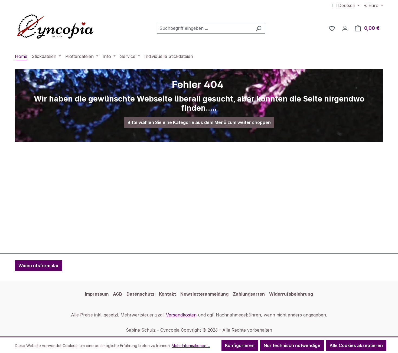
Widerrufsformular (38, 265)
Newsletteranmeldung (204, 294)
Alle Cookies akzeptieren (356, 345)
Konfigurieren (240, 345)
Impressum (97, 294)
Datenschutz (140, 294)
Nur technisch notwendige (292, 345)
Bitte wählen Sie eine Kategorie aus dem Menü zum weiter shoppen (199, 122)
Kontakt (167, 294)
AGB (117, 294)
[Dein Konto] (344, 28)
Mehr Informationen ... (191, 345)
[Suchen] (258, 28)
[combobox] (205, 28)
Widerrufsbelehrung (291, 294)
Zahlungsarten (249, 294)
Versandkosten (181, 315)
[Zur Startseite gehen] (55, 27)
